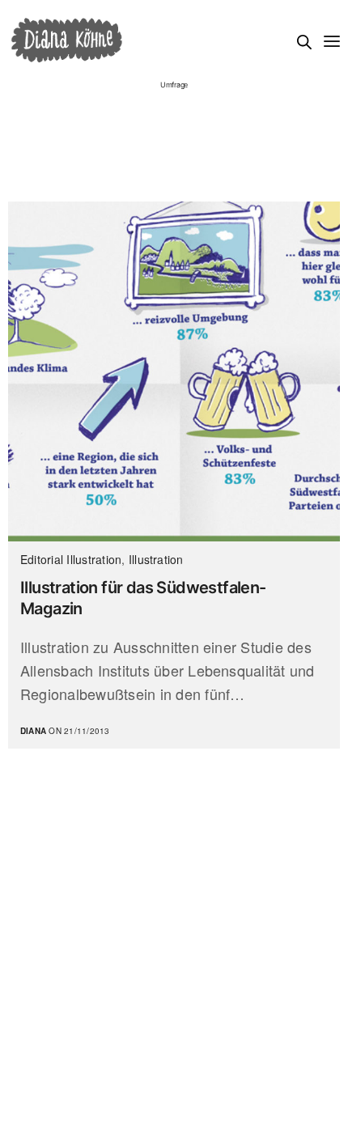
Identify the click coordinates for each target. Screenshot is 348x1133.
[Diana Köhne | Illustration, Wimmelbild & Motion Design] (66, 40)
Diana (33, 730)
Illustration (156, 559)
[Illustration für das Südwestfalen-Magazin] (174, 371)
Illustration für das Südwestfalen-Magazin (143, 598)
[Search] (304, 42)
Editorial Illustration (70, 559)
